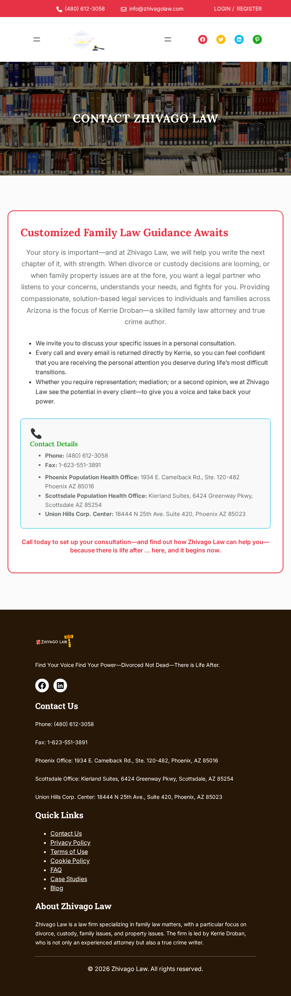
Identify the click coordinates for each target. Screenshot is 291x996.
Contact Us (66, 833)
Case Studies (68, 879)
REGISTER (249, 8)
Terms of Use (69, 851)
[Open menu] (37, 39)
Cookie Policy (70, 860)
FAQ (56, 870)
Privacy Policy (70, 842)
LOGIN (222, 8)
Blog (56, 888)
